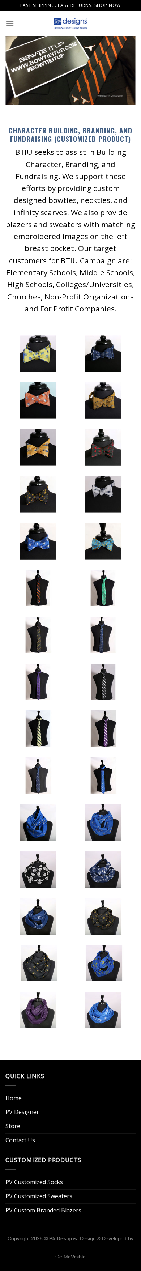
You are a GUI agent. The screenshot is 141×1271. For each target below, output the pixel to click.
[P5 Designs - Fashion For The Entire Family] (70, 23)
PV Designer (22, 1112)
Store (12, 1126)
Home (13, 1098)
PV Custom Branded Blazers (43, 1210)
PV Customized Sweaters (38, 1196)
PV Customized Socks (34, 1182)
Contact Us (20, 1140)
